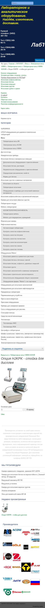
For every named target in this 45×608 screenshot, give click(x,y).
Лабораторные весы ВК (11, 141)
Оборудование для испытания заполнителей (16, 285)
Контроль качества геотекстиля (14, 239)
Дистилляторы (6, 152)
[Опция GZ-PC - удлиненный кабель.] (15, 404)
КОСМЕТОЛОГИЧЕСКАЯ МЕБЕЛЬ (15, 210)
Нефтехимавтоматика (8, 224)
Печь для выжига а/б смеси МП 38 (14, 494)
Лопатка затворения (9, 491)
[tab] (43, 348)
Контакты (4, 97)
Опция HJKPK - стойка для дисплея (14, 515)
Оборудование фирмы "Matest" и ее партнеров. (19, 281)
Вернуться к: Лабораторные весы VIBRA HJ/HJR (18, 355)
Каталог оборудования (9, 73)
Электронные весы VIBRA (12, 148)
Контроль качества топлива (13, 249)
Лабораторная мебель (11, 214)
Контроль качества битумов (13, 235)
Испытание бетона (7, 82)
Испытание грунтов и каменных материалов (16, 180)
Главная (11, 64)
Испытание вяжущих (8, 84)
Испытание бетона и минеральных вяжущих (16, 159)
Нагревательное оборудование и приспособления (20, 169)
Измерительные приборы (9, 155)
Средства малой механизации (11, 316)
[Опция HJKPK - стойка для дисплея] (5, 512)
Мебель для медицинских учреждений (16, 217)
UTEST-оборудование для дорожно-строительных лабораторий (18, 133)
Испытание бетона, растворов (13, 166)
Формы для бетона (9, 177)
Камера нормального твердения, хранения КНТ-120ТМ (21, 471)
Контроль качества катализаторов (15, 242)
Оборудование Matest (8, 253)
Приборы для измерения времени (12, 306)
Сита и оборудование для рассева (13, 309)
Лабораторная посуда (8, 203)
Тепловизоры (5, 319)
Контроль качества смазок (12, 246)
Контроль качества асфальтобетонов (16, 231)
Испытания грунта (9, 267)
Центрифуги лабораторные (10, 330)
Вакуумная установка (9, 484)
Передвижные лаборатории (10, 292)
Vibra (2, 414)
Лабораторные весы (15, 66)
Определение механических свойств (16, 173)
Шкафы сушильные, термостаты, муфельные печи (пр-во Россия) (21, 338)
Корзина (4, 93)
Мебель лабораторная (8, 207)
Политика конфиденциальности (12, 104)
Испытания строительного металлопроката (18, 274)
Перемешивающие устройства (11, 295)
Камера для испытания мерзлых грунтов (16, 487)
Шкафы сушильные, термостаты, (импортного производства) (22, 333)
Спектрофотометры (8, 313)
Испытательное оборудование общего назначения (20, 278)
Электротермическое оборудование (13, 343)
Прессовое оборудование (10, 302)
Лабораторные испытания (12, 187)
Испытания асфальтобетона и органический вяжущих (19, 196)
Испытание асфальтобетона (11, 80)
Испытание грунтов (7, 86)
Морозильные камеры (8, 221)
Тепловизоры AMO (9, 323)
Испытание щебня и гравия (10, 88)
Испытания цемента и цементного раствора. (18, 256)
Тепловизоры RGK (9, 327)
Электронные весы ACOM (12, 145)
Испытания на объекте (11, 183)
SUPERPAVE (5, 129)
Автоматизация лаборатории (13, 228)
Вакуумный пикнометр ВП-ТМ (12, 480)
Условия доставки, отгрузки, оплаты (13, 75)
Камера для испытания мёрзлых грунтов (15, 200)
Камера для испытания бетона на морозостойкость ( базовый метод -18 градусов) (23, 476)
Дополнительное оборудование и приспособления (20, 162)
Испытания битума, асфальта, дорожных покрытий (21, 263)
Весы (27, 64)
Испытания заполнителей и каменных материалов (20, 271)
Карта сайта (5, 108)
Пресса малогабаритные (9, 299)
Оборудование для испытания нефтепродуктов (17, 288)
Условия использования (9, 102)
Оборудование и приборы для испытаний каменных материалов (21, 192)
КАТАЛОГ (19, 64)
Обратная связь (6, 100)
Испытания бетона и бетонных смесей (16, 260)
